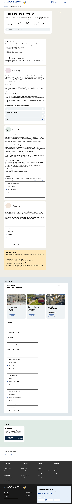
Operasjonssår (11, 224)
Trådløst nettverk (12, 407)
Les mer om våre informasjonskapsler (45, 493)
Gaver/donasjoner (13, 375)
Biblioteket (11, 356)
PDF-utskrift (64, 11)
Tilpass (56, 500)
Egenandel (11, 365)
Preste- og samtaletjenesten (15, 397)
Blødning (10, 228)
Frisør (10, 372)
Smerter (9, 221)
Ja (5, 454)
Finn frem (12, 315)
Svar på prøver (11, 237)
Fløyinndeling (12, 368)
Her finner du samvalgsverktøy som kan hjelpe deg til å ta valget (31, 180)
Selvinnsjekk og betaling (14, 403)
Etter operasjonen (11, 192)
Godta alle (42, 500)
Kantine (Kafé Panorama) (14, 381)
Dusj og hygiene (11, 231)
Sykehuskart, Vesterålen (14, 332)
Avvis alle (50, 500)
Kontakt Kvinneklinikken (12, 291)
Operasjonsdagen (11, 186)
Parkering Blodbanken (13, 387)
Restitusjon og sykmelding (13, 244)
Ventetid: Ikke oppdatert (14, 344)
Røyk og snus (10, 234)
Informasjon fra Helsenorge (15, 29)
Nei (11, 454)
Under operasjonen (12, 189)
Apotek (10, 352)
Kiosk (10, 384)
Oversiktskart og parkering (14, 325)
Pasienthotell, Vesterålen (14, 391)
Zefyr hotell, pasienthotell (14, 410)
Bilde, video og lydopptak (14, 359)
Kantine (10, 378)
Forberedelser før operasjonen (14, 183)
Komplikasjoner (11, 195)
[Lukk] (69, 487)
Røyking (11, 400)
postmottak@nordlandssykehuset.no (11, 497)
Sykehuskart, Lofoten (13, 329)
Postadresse (12, 394)
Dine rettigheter (12, 362)
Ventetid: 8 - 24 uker (13, 340)
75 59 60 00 (6, 493)
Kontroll (9, 240)
